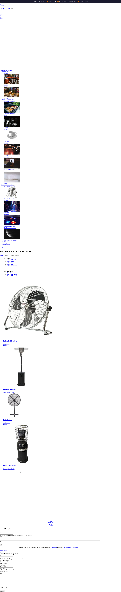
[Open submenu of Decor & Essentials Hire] (14, 185)
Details (5, 345)
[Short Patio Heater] (62, 444)
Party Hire (50, 522)
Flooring (6, 200)
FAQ (50, 524)
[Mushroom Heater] (62, 366)
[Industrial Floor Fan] (62, 310)
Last (34, 538)
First (15, 538)
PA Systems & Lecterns (10, 228)
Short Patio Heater (9, 466)
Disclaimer (75, 547)
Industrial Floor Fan (10, 341)
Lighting (6, 214)
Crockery (6, 129)
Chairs (6, 73)
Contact (51, 525)
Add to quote (6, 344)
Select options (7, 392)
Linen (5, 171)
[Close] (0, 552)
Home (1, 255)
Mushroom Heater (9, 389)
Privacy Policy (67, 547)
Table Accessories (8, 157)
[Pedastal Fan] (62, 405)
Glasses (6, 143)
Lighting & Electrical (9, 226)
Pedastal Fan (7, 420)
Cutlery (6, 115)
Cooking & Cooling (9, 101)
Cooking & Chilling (9, 113)
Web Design (54, 547)
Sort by (13, 260)
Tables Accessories (9, 169)
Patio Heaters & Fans (9, 186)
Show (12, 273)
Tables (6, 86)
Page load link (3, 550)
